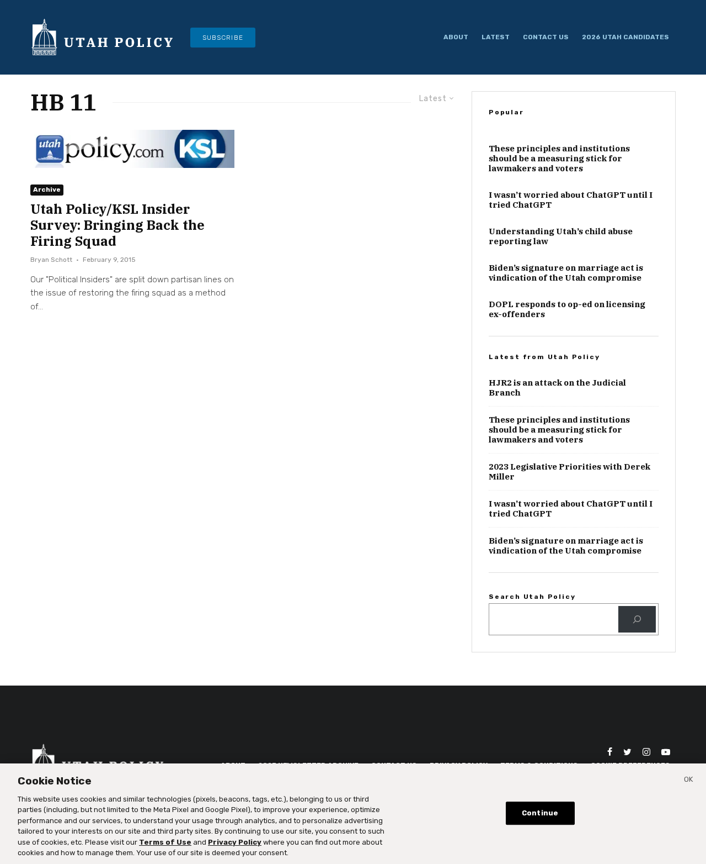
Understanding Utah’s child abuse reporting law (561, 236)
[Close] (688, 781)
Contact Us (546, 37)
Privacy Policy (234, 842)
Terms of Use (165, 842)
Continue (540, 813)
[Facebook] (610, 751)
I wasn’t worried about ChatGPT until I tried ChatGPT (570, 200)
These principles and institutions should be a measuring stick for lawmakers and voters (559, 158)
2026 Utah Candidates (625, 37)
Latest (496, 37)
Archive (47, 189)
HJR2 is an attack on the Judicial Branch (557, 388)
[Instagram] (646, 751)
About (455, 37)
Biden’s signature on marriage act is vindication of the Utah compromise (566, 273)
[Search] (637, 619)
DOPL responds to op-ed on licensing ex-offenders (567, 309)
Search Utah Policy (532, 596)
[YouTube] (666, 751)
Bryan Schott (51, 260)
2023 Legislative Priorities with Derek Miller (569, 472)
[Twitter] (627, 751)
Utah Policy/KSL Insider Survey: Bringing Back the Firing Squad (117, 225)
